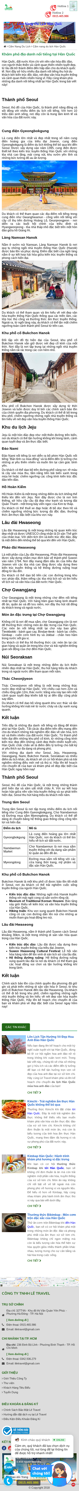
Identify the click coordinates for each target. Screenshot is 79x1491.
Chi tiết (33, 1092)
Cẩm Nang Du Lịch (19, 46)
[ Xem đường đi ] (17, 1319)
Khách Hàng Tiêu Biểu (16, 1387)
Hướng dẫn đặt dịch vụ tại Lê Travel (24, 1414)
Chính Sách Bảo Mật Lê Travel (21, 1409)
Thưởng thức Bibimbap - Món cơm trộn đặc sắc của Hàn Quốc (51, 1216)
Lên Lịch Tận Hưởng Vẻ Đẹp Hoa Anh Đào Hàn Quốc (50, 1038)
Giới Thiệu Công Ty (15, 1378)
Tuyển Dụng (10, 1392)
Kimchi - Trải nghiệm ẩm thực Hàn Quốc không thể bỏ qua (51, 1103)
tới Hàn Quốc (54, 1168)
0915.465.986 (60, 16)
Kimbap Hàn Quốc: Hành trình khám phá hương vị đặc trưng (48, 1157)
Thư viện (8, 1383)
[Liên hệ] (8, 1483)
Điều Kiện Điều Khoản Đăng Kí (21, 1419)
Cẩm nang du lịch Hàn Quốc (49, 46)
